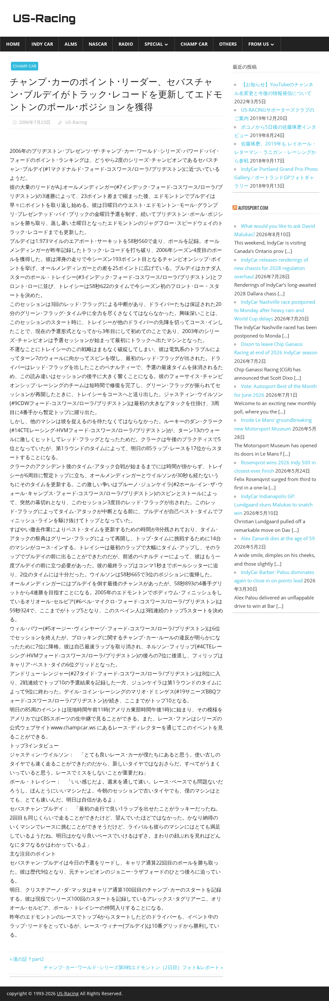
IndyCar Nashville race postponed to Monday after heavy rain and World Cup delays (274, 310)
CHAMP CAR (194, 44)
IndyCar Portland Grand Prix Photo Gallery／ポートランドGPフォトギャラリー (276, 177)
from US (258, 44)
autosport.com (253, 207)
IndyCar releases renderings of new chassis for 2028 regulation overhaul (271, 268)
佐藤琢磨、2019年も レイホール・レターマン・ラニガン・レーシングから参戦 (275, 152)
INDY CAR (42, 44)
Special (154, 44)
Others (228, 44)
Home (13, 44)
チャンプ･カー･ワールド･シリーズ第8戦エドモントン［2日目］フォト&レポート (131, 967)
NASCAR (98, 44)
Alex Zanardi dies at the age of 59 (278, 538)
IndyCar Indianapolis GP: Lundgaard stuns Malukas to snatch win (273, 504)
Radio (126, 44)
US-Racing (44, 18)
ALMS (71, 44)
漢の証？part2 (28, 959)
